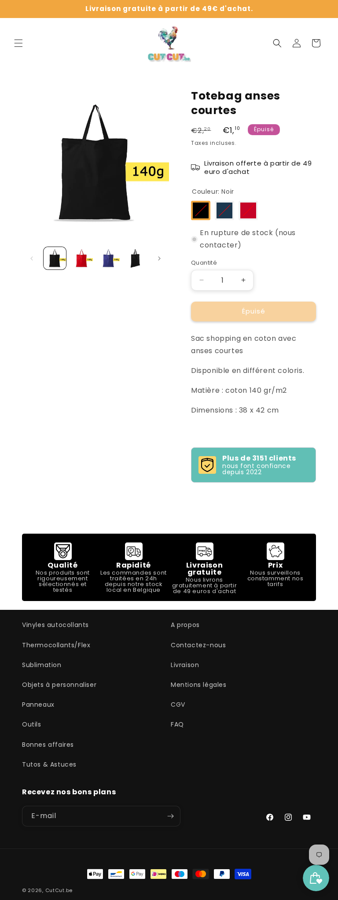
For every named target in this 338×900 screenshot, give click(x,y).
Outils (31, 724)
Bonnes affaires (48, 744)
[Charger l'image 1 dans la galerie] (55, 258)
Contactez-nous (198, 645)
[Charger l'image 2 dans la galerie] (81, 258)
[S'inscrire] (170, 816)
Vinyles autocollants (55, 624)
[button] (18, 43)
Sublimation (42, 664)
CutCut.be (59, 890)
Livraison (185, 664)
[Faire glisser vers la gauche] (31, 258)
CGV (178, 704)
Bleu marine (224, 210)
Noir (200, 210)
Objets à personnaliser (59, 684)
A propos (185, 624)
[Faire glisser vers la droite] (159, 258)
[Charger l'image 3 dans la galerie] (108, 258)
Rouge (248, 210)
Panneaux (38, 704)
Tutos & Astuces (49, 764)
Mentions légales (199, 684)
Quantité (204, 262)
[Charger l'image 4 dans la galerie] (135, 258)
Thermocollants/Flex (56, 645)
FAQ (177, 724)
